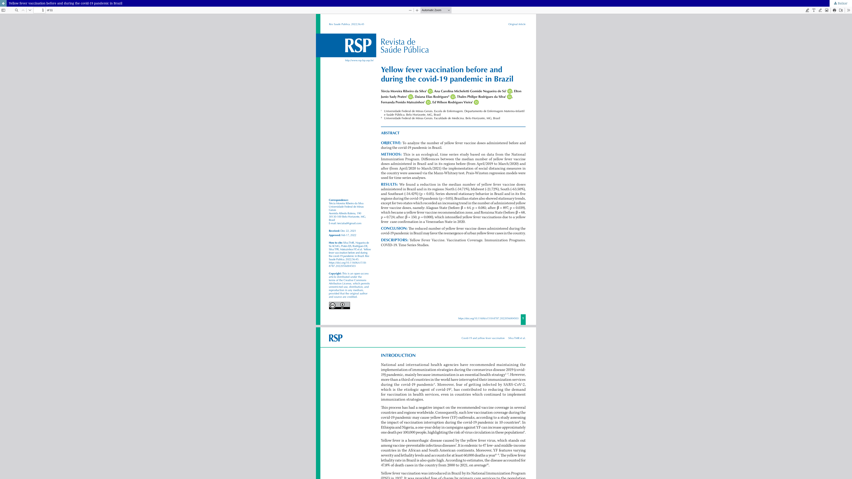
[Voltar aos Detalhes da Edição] (3, 3)
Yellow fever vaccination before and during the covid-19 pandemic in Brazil (65, 3)
